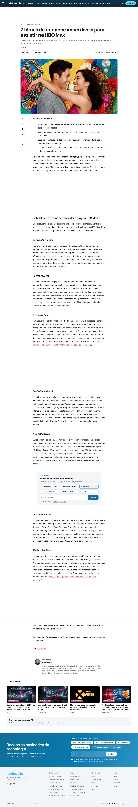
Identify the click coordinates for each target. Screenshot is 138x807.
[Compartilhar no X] (23, 119)
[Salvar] (49, 52)
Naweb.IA (112, 804)
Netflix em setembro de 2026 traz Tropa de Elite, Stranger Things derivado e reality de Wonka (21, 707)
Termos (115, 786)
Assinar (93, 497)
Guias (81, 3)
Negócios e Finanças (77, 786)
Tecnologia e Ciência (77, 789)
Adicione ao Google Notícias (106, 52)
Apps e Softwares (55, 776)
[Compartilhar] (45, 52)
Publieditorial (74, 795)
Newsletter (130, 3)
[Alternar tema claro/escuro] (122, 3)
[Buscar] (117, 3)
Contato (115, 779)
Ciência (87, 3)
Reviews (95, 3)
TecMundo (41, 649)
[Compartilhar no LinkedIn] (23, 134)
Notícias (31, 3)
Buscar (93, 783)
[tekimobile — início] (16, 3)
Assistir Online (96, 779)
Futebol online (53, 792)
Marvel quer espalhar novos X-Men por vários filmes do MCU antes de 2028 (83, 707)
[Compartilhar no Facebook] (23, 124)
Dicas (38, 3)
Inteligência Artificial (69, 3)
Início (23, 24)
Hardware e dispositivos (57, 795)
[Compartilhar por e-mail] (23, 139)
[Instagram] (11, 784)
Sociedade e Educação (77, 792)
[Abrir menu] (3, 3)
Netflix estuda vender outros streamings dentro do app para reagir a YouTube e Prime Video (115, 707)
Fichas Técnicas (54, 3)
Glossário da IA (105, 3)
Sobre (115, 776)
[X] (17, 784)
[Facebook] (8, 784)
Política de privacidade (59, 501)
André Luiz (47, 662)
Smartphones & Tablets (56, 779)
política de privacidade (96, 761)
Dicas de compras (76, 776)
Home (93, 776)
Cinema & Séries (33, 24)
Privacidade (117, 783)
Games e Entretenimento (57, 789)
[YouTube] (14, 784)
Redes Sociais (74, 779)
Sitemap (94, 789)
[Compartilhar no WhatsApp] (23, 129)
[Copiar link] (23, 144)
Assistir (44, 3)
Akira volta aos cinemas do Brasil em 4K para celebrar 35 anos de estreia (52, 707)
